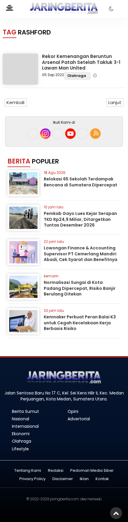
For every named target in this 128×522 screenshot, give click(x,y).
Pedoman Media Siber (92, 470)
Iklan (84, 479)
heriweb (95, 498)
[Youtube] (70, 133)
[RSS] (95, 133)
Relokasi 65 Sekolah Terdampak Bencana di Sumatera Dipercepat (80, 182)
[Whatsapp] (83, 133)
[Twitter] (58, 133)
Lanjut (114, 102)
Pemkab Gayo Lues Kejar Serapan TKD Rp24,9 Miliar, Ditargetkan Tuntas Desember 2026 (80, 219)
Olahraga (77, 75)
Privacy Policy (32, 479)
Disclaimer (62, 479)
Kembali (15, 102)
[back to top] (116, 513)
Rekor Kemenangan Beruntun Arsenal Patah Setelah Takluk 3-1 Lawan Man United (81, 62)
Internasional (25, 426)
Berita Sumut (25, 411)
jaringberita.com (64, 498)
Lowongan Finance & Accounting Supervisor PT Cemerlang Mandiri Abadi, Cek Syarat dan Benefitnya (80, 253)
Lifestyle (20, 449)
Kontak (102, 479)
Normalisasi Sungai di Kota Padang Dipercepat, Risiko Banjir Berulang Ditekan (79, 288)
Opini (73, 411)
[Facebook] (33, 133)
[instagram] (45, 133)
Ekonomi (20, 434)
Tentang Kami (27, 470)
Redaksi (55, 470)
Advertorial (79, 419)
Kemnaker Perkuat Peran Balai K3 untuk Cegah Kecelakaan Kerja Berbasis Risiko (80, 322)
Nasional (20, 419)
